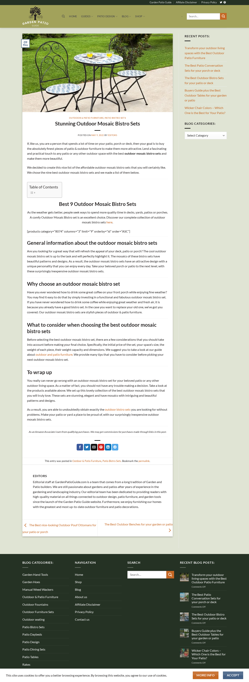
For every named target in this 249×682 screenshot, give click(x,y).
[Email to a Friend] (94, 447)
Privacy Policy (209, 2)
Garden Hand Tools (35, 574)
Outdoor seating (33, 619)
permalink (144, 461)
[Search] (63, 16)
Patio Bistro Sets (115, 118)
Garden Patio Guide (161, 2)
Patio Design (106, 16)
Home (73, 16)
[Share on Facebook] (80, 447)
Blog (125, 16)
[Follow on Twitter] (221, 2)
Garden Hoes (31, 582)
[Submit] (223, 16)
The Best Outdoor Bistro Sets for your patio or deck (204, 80)
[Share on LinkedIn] (108, 447)
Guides (85, 16)
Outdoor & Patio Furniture (86, 118)
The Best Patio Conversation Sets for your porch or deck (204, 68)
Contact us (82, 619)
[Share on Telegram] (115, 447)
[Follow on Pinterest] (225, 2)
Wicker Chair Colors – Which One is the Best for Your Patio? (205, 110)
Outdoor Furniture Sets (38, 612)
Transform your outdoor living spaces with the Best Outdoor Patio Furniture (205, 53)
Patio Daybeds (32, 634)
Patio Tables (30, 657)
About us (81, 597)
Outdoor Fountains (35, 604)
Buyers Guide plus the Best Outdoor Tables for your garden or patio (206, 95)
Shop (138, 16)
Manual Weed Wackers (37, 589)
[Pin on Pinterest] (101, 447)
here (109, 222)
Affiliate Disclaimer (186, 2)
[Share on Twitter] (87, 447)
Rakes (26, 664)
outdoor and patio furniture (54, 354)
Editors (112, 135)
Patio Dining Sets (33, 649)
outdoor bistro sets (118, 409)
